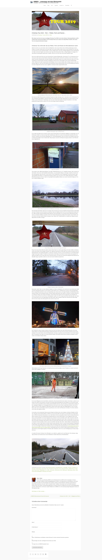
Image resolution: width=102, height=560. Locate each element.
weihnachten (52, 470)
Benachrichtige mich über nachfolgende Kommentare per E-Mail (44, 540)
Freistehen (74, 467)
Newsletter (67, 5)
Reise (48, 468)
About (45, 5)
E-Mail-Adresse (35, 527)
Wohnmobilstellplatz (38, 471)
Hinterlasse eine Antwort (46, 471)
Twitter (33, 554)
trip (45, 470)
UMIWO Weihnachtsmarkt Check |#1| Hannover (39, 496)
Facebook (30, 554)
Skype (43, 554)
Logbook (56, 5)
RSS (38, 554)
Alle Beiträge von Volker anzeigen (38, 491)
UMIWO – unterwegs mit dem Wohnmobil (47, 1)
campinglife (65, 467)
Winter (74, 470)
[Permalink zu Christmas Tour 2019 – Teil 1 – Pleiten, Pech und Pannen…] (55, 20)
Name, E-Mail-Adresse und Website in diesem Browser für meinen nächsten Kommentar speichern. (50, 537)
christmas (69, 467)
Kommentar (34, 507)
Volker (51, 35)
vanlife (48, 470)
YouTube (35, 554)
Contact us (62, 5)
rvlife (60, 468)
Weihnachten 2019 (58, 470)
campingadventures (59, 467)
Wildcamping (70, 470)
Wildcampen (65, 470)
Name (33, 522)
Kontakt (46, 554)
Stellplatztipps (42, 470)
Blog (48, 5)
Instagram (41, 554)
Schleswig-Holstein (64, 468)
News (40, 467)
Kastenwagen (38, 468)
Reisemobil (56, 468)
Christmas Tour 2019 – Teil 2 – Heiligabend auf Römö (70, 496)
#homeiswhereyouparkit (50, 467)
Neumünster (44, 468)
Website (33, 531)
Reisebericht (51, 468)
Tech (52, 5)
